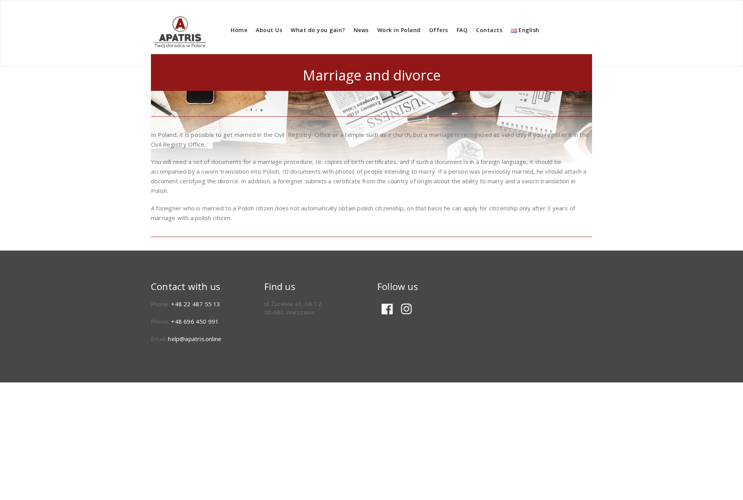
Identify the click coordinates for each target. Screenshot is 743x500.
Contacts (489, 30)
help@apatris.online (194, 339)
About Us (269, 30)
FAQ (462, 30)
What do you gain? (318, 30)
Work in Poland (399, 30)
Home (239, 30)
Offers (438, 30)
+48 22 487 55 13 (195, 304)
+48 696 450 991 (195, 321)
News (361, 30)
